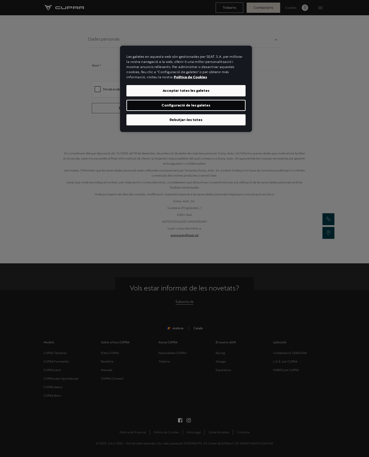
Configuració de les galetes (186, 105)
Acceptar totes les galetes (186, 90)
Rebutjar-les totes (186, 120)
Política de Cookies (190, 77)
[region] (186, 89)
